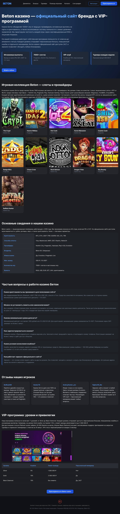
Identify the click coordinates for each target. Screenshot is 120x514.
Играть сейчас (9, 70)
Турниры (44, 3)
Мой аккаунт (93, 3)
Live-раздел (77, 3)
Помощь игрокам (56, 3)
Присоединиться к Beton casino (60, 491)
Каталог (67, 3)
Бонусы (35, 3)
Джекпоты (26, 3)
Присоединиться (109, 3)
